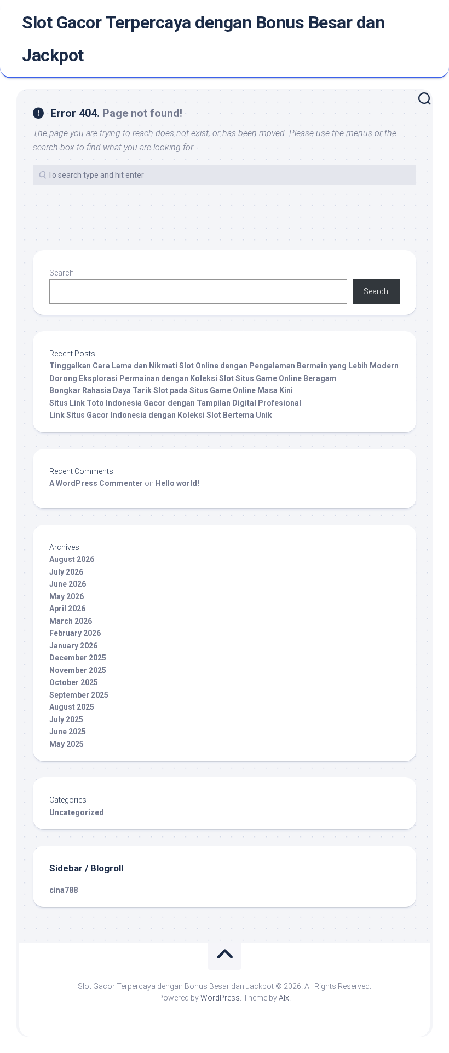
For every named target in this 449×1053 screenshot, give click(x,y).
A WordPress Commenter (96, 483)
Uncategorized (76, 812)
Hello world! (177, 483)
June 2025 (67, 731)
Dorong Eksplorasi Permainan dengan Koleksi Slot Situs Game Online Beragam (193, 378)
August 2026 (71, 559)
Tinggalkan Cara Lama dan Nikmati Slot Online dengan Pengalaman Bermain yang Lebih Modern (224, 365)
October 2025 (73, 682)
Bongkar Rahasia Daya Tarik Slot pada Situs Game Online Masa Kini (171, 390)
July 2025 (66, 719)
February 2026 (75, 633)
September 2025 (78, 695)
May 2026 (66, 596)
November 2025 (77, 670)
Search (61, 272)
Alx (284, 997)
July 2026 (66, 572)
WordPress (220, 997)
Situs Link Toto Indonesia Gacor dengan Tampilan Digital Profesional (175, 403)
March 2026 (70, 621)
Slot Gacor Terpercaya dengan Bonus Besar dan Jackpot (203, 39)
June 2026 (67, 584)
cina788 (63, 890)
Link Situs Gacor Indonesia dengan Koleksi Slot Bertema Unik (160, 415)
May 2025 (66, 744)
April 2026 (67, 608)
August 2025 (71, 707)
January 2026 (73, 645)
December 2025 (77, 657)
